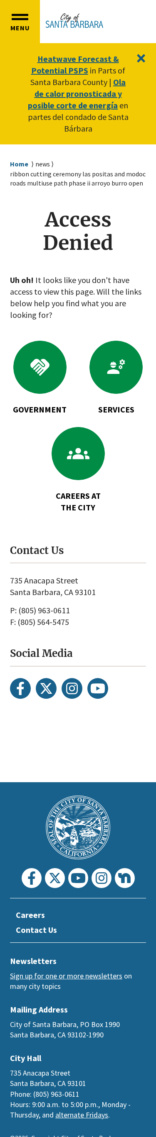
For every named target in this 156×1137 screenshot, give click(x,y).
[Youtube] (97, 688)
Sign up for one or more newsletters (66, 976)
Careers (30, 915)
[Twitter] (46, 688)
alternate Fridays (81, 1115)
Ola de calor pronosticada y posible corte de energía (77, 93)
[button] (20, 21)
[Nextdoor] (125, 878)
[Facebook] (20, 688)
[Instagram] (72, 688)
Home (19, 164)
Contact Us (36, 930)
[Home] (74, 20)
